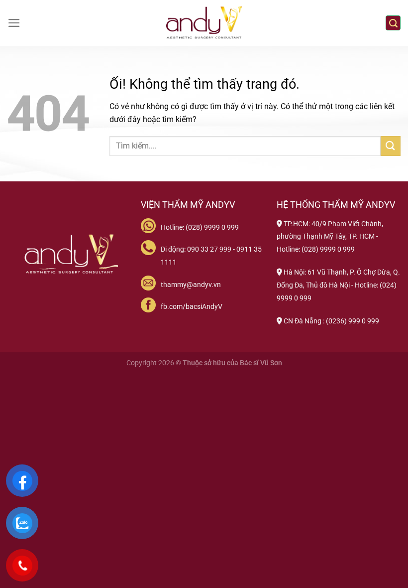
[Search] (393, 22)
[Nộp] (391, 145)
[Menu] (14, 23)
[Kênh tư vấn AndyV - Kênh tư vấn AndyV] (204, 23)
